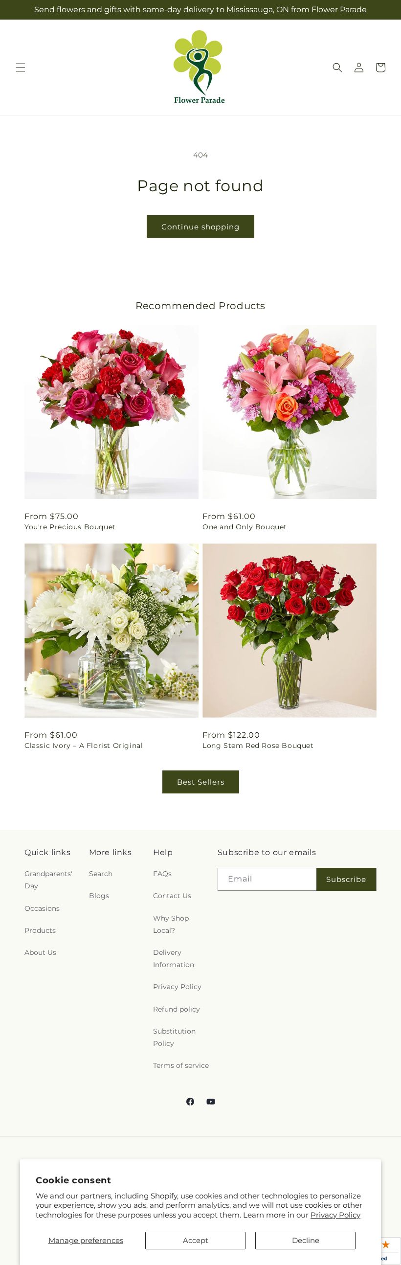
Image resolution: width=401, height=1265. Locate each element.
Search (100, 873)
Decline (305, 1240)
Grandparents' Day (48, 879)
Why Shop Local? (171, 924)
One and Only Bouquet (244, 526)
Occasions (42, 908)
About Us (40, 952)
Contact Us (172, 895)
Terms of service (181, 1065)
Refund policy (176, 1009)
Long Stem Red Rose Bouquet (258, 745)
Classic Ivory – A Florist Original (83, 745)
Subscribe (346, 879)
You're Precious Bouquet (70, 526)
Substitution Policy (174, 1037)
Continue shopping (200, 226)
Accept (195, 1240)
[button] (20, 67)
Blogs (99, 895)
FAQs (162, 873)
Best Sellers (200, 782)
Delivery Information (173, 958)
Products (40, 930)
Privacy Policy (335, 1215)
